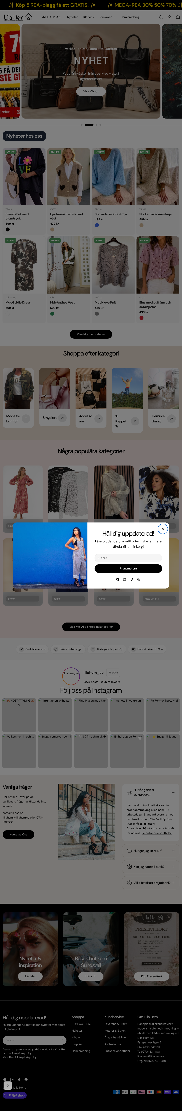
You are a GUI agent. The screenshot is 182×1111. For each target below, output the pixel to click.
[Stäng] (163, 529)
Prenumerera (128, 568)
